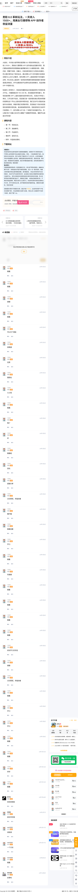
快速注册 (74, 3)
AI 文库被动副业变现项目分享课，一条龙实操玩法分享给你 (13, 223)
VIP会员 (28, 188)
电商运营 (30, 6)
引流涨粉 (42, 6)
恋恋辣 (9, 812)
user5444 (10, 857)
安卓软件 (64, 6)
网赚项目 (6, 28)
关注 (72, 720)
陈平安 (9, 797)
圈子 (11, 3)
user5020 (10, 827)
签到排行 (63, 814)
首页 (6, 3)
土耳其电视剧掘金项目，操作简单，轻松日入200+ (34, 223)
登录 (67, 3)
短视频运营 (19, 6)
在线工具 (19, 2)
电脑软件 (53, 6)
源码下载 (26, 11)
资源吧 (13, 891)
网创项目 (7, 6)
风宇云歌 (9, 872)
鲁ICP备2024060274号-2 (24, 891)
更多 (47, 11)
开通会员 (27, 2)
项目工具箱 (37, 3)
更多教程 (37, 11)
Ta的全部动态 (63, 750)
